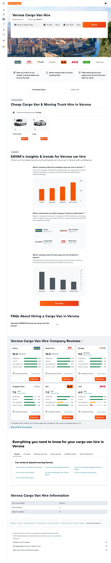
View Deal (24, 138)
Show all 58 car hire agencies (21, 427)
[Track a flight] (4, 34)
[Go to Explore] (4, 30)
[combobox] (18, 19)
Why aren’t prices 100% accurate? (26, 550)
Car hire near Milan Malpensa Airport (57, 467)
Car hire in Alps (66, 523)
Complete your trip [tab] (40, 454)
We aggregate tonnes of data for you (27, 546)
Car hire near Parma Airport (25, 478)
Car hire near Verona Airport (25, 472)
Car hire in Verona (78, 523)
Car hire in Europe (29, 523)
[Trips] (4, 40)
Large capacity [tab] (56, 454)
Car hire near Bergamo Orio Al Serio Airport (57, 473)
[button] (3, 3)
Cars (20, 523)
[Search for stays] (4, 14)
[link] (59, 303)
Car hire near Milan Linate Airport (85, 472)
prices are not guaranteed (53, 536)
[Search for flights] (4, 10)
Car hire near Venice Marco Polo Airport (29, 467)
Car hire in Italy (41, 523)
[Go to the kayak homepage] (14, 3)
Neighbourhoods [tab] (70, 454)
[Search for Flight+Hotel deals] (4, 23)
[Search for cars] (4, 19)
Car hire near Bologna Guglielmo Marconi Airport (88, 468)
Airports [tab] (17, 454)
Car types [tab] (26, 454)
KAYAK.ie (13, 523)
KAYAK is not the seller (21, 542)
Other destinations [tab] (86, 454)
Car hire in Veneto (53, 523)
